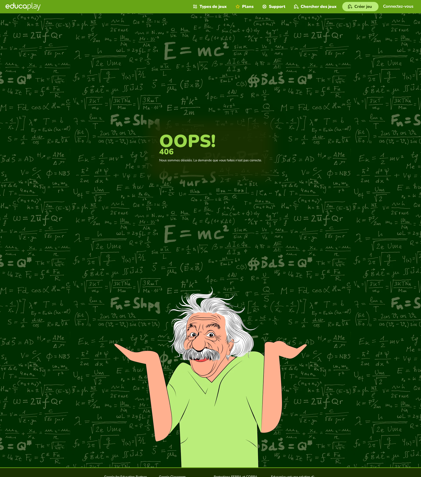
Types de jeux (213, 6)
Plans (247, 6)
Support (277, 6)
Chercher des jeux (319, 6)
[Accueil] (23, 7)
